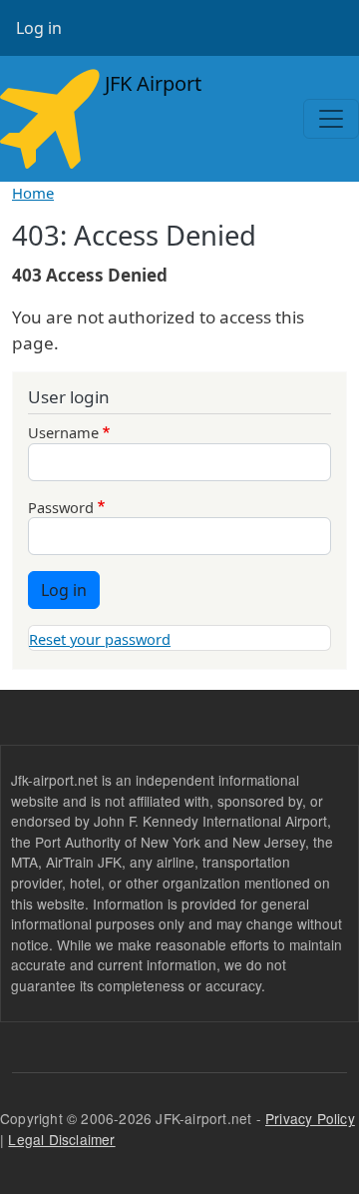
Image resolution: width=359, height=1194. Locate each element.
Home (33, 193)
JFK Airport (150, 83)
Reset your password (100, 639)
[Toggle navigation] (331, 119)
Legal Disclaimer (61, 1139)
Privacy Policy (310, 1118)
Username (63, 432)
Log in (39, 28)
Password (61, 507)
